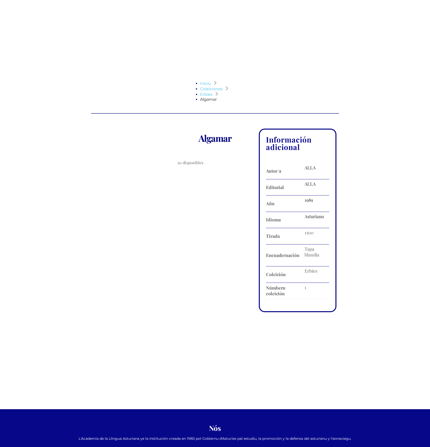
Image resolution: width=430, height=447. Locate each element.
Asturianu (314, 216)
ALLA (310, 168)
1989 (309, 200)
